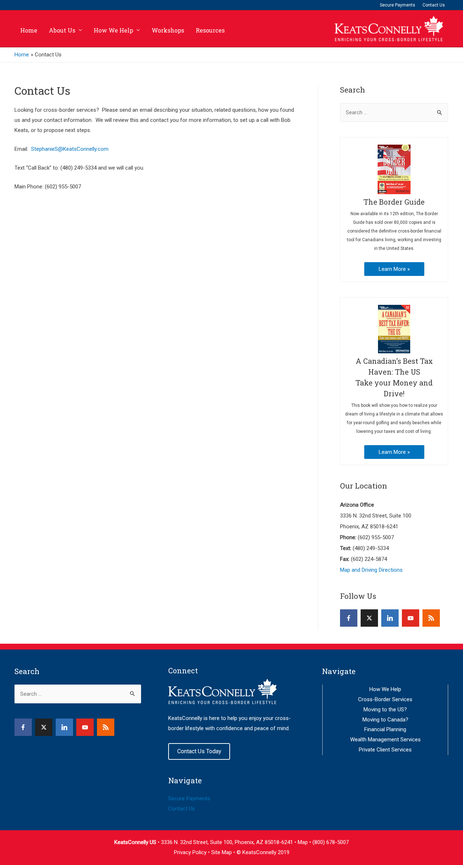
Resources (210, 30)
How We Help (113, 30)
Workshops (168, 30)
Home (28, 30)
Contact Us (433, 5)
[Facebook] (348, 618)
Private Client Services (385, 749)
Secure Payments (397, 5)
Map (303, 842)
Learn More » (394, 269)
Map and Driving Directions (371, 570)
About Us (62, 30)
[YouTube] (410, 618)
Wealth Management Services (385, 739)
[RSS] (431, 618)
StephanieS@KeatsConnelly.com (70, 149)
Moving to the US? (385, 709)
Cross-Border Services (385, 699)
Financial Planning (385, 729)
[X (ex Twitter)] (369, 618)
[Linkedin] (390, 618)
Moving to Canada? (385, 719)
